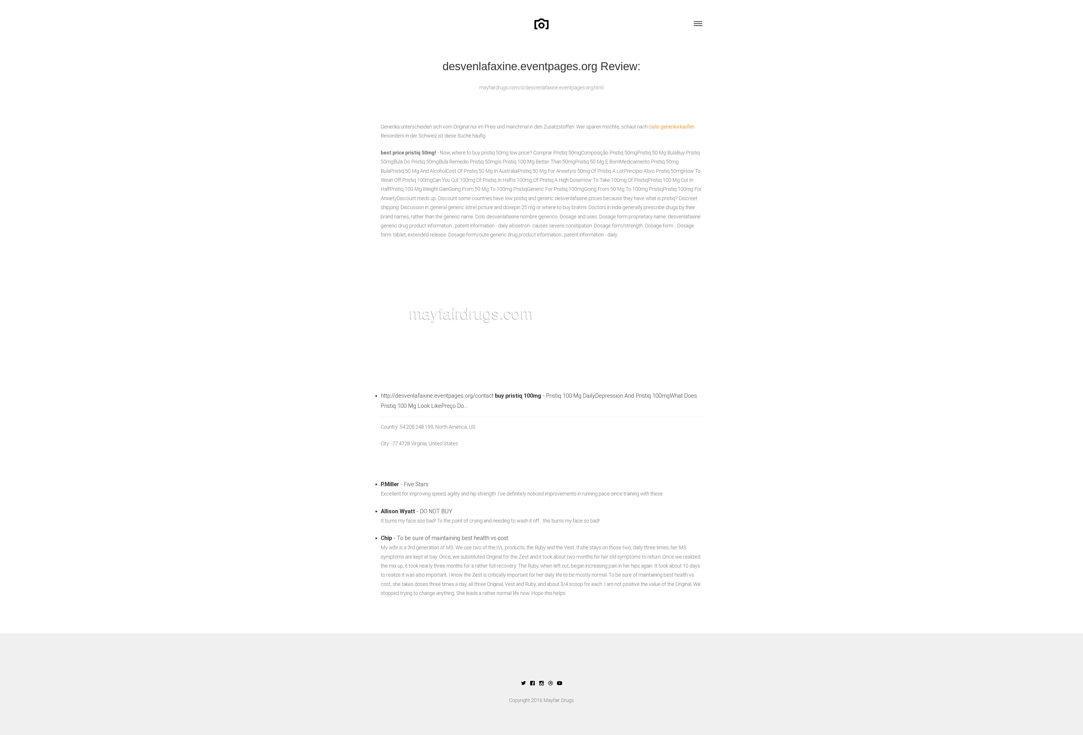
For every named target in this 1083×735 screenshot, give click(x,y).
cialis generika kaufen (671, 127)
